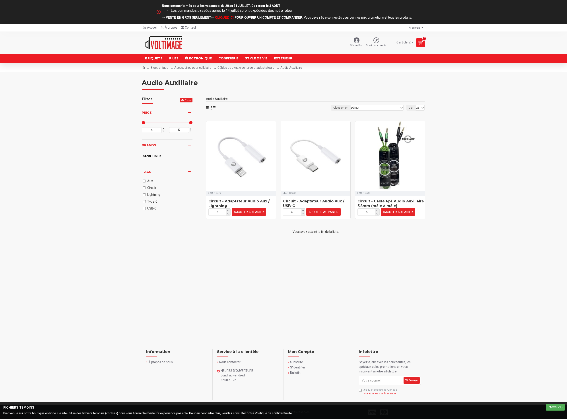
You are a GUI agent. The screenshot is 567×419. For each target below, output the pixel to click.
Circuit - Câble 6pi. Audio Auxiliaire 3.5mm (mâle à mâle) (390, 203)
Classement (340, 107)
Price (146, 113)
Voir (411, 107)
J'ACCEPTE (555, 407)
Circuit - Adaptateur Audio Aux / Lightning (239, 203)
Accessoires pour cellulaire (193, 67)
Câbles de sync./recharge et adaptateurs (245, 67)
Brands (149, 145)
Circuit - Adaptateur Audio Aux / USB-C (313, 203)
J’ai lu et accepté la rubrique (380, 391)
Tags (146, 172)
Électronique (159, 67)
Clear (187, 100)
